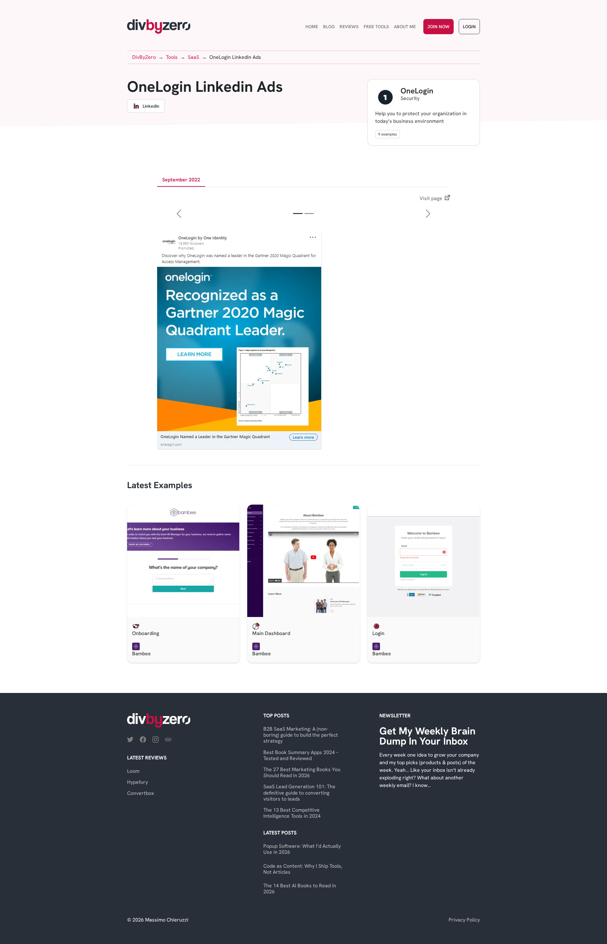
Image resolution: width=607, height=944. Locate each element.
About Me (405, 26)
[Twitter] (130, 739)
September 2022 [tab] (181, 179)
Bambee (141, 653)
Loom (133, 771)
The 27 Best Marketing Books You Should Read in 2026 (301, 772)
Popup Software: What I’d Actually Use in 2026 (302, 849)
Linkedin (151, 106)
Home (311, 26)
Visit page (431, 198)
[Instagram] (155, 739)
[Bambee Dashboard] (303, 561)
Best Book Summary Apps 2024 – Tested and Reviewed (300, 755)
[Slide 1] (309, 213)
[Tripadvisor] (168, 739)
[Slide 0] (298, 213)
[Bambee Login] (423, 561)
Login (469, 26)
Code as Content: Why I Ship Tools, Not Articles (302, 869)
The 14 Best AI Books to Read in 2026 (299, 888)
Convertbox (140, 793)
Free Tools (376, 26)
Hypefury (137, 782)
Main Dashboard (271, 633)
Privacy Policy (464, 919)
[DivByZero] (158, 26)
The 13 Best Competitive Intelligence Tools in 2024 (292, 813)
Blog (328, 26)
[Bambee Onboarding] (183, 561)
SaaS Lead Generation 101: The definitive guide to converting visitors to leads (299, 792)
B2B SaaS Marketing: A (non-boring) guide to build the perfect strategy (300, 735)
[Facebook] (143, 739)
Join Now (438, 26)
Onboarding (145, 633)
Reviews (349, 26)
